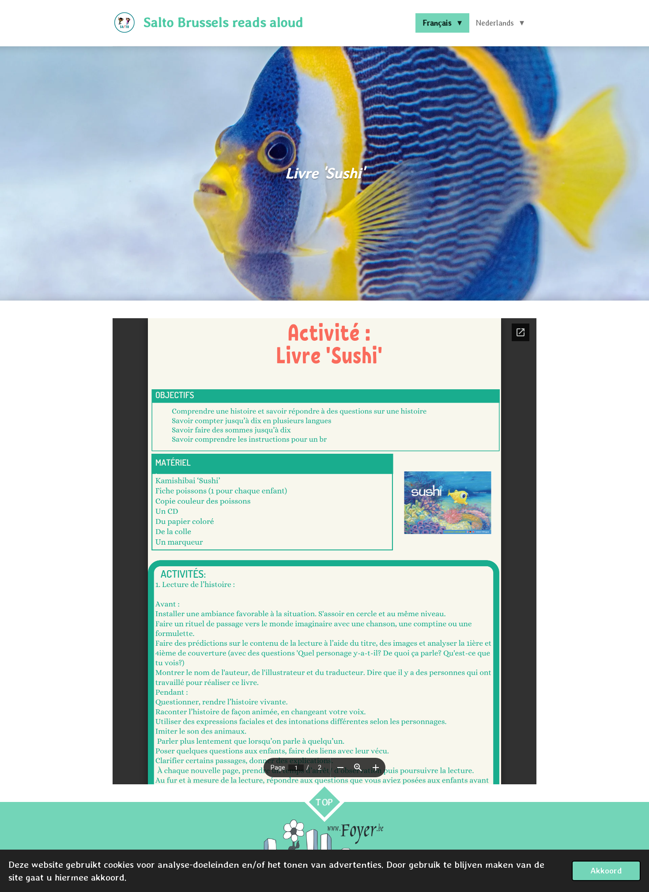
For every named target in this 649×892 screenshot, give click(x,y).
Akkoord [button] (606, 870)
